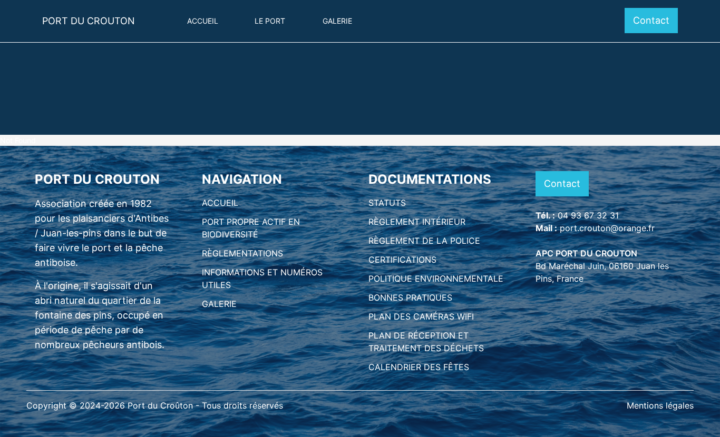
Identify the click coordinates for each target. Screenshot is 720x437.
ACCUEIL (220, 202)
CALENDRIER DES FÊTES (418, 367)
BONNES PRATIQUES (410, 297)
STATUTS (387, 202)
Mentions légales (660, 405)
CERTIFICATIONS (402, 259)
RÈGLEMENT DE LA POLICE (424, 240)
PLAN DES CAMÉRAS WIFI (421, 316)
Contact (651, 20)
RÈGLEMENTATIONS (242, 253)
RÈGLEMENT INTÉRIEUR (416, 221)
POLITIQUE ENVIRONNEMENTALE (435, 278)
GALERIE (219, 304)
